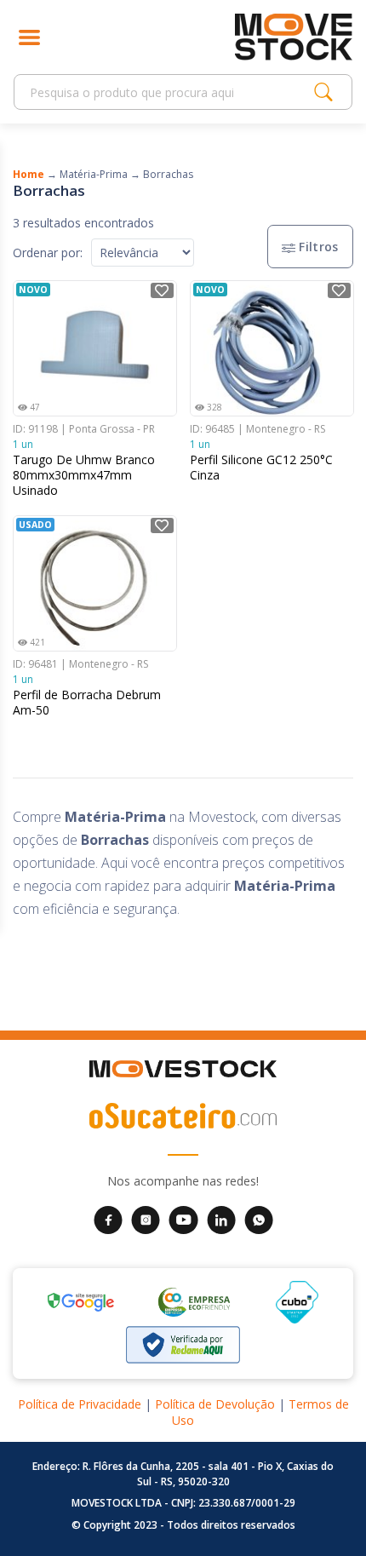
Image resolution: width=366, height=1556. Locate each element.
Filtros (317, 246)
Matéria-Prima (94, 174)
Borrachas (168, 174)
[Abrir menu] (29, 37)
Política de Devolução (215, 1404)
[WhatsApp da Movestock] (258, 1218)
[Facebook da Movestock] (108, 1218)
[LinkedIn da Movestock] (221, 1218)
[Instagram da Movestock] (145, 1218)
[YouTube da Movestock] (183, 1218)
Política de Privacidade (79, 1404)
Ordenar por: (48, 252)
